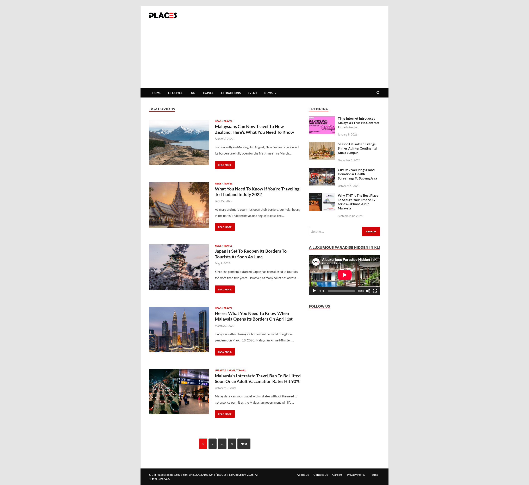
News (268, 93)
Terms (374, 474)
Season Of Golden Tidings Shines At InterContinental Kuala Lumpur (357, 148)
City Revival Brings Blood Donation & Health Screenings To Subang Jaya (357, 174)
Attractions (230, 93)
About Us (303, 474)
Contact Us (320, 474)
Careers (337, 474)
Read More (223, 163)
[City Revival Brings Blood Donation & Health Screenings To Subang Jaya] (322, 171)
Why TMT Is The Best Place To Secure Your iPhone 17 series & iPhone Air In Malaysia (358, 201)
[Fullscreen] (375, 291)
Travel (208, 93)
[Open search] (378, 93)
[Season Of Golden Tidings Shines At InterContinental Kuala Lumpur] (322, 145)
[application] (344, 275)
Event (252, 93)
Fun (192, 93)
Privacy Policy (356, 474)
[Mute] (368, 291)
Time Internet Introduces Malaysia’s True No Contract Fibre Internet (358, 122)
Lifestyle (175, 93)
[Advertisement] (264, 57)
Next (244, 444)
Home (156, 93)
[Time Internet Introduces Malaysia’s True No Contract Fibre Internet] (322, 119)
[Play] (314, 291)
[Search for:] (344, 231)
